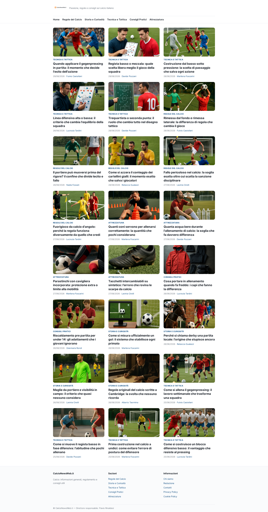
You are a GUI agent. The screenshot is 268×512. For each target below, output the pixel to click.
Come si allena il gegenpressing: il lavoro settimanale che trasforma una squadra (188, 394)
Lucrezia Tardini (73, 130)
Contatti (167, 487)
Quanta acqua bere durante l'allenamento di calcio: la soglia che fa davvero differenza (189, 230)
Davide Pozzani (129, 76)
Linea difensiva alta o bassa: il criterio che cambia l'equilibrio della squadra (78, 122)
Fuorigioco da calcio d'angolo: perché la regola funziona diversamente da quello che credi (76, 230)
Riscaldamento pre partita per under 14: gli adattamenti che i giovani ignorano (74, 339)
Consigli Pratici (138, 19)
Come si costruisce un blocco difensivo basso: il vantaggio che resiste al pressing (187, 448)
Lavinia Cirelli (183, 185)
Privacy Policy (170, 492)
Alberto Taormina (130, 402)
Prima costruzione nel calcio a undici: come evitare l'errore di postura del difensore (130, 448)
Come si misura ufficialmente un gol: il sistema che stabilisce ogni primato (131, 339)
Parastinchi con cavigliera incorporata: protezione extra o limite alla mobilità (75, 285)
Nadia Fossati (72, 185)
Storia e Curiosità (94, 19)
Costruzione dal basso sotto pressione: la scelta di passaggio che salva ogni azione (187, 67)
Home (56, 19)
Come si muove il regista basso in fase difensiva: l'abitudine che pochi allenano (78, 448)
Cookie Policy (170, 496)
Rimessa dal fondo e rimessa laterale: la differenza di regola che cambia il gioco (188, 122)
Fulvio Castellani (74, 76)
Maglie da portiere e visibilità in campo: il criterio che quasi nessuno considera (75, 394)
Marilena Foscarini (185, 76)
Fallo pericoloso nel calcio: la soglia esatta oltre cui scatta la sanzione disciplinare (189, 176)
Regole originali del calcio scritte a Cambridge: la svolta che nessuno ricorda (132, 394)
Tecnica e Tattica (117, 19)
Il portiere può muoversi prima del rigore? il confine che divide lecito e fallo (78, 176)
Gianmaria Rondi (74, 348)
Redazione (168, 483)
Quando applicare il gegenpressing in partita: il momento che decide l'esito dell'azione (78, 67)
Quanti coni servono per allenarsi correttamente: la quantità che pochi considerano (132, 230)
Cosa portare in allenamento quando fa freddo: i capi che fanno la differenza (188, 285)
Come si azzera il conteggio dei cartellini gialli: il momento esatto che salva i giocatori (131, 176)
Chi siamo (168, 479)
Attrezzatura (157, 19)
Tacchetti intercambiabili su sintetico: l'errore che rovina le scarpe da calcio (130, 285)
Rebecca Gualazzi (130, 185)
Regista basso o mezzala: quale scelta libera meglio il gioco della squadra (131, 67)
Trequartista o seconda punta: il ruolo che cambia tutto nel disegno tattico (133, 122)
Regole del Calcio (72, 19)
